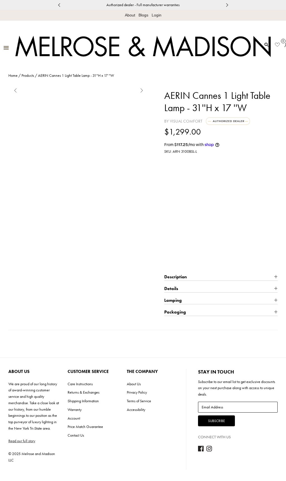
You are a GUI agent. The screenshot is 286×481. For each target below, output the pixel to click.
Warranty (75, 409)
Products (28, 75)
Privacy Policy (137, 392)
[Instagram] (209, 450)
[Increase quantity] (188, 210)
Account (74, 418)
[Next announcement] (227, 5)
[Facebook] (201, 450)
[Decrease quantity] (168, 210)
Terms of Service (139, 400)
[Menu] (6, 48)
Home (13, 75)
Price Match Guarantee (85, 426)
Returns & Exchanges (83, 392)
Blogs (143, 15)
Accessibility (136, 409)
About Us (134, 383)
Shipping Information (83, 400)
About (130, 15)
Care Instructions (80, 383)
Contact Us (76, 435)
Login (156, 15)
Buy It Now (221, 262)
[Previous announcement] (59, 5)
